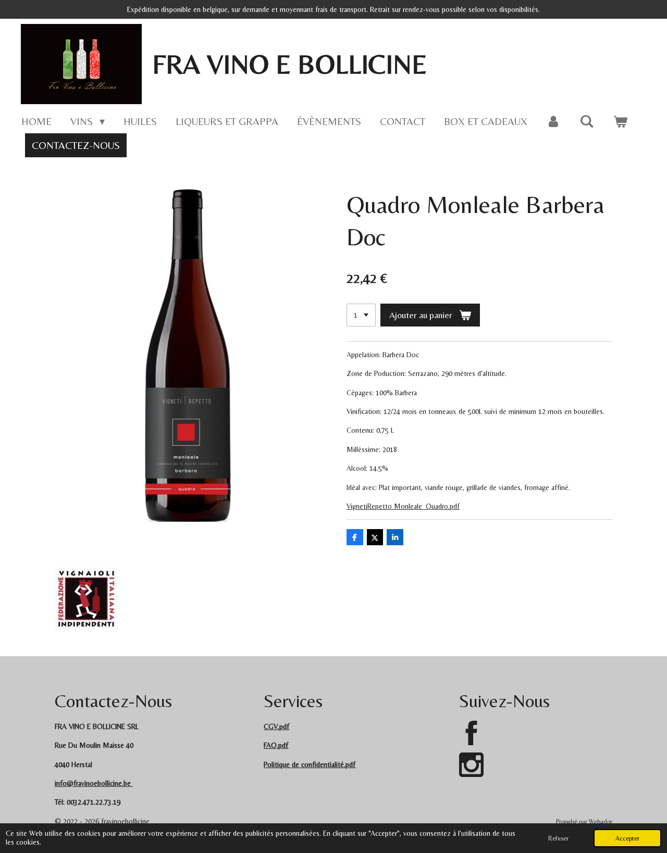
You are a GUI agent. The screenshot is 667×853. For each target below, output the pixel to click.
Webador (600, 821)
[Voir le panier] (620, 121)
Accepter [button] (627, 838)
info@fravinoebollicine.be (93, 783)
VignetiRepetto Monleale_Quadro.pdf (403, 506)
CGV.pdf (276, 726)
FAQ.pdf (276, 745)
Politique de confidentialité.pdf (309, 764)
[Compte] (553, 121)
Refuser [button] (558, 838)
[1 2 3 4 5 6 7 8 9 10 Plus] (361, 315)
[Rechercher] (587, 121)
